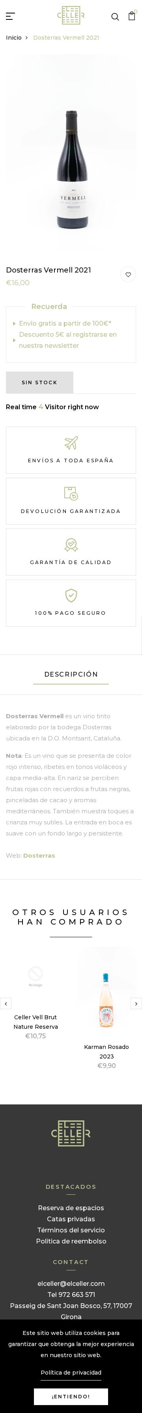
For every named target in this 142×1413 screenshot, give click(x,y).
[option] (35, 1003)
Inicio (14, 37)
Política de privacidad (71, 1372)
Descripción (71, 674)
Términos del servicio (71, 1230)
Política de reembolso (71, 1241)
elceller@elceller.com (71, 1283)
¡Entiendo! (71, 1397)
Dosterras (39, 855)
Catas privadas (71, 1219)
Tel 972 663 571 (71, 1295)
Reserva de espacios (71, 1208)
